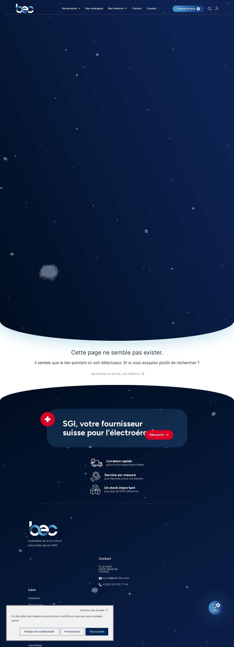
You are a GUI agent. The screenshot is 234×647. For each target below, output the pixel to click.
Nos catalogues (94, 8)
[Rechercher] (210, 9)
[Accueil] (24, 8)
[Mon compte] (217, 9)
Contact (137, 8)
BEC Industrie (36, 605)
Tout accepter (96, 631)
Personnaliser (72, 631)
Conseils (151, 8)
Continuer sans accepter (92, 610)
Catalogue (34, 598)
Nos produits (69, 8)
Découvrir (157, 435)
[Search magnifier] (143, 374)
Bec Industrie (116, 8)
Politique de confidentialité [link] (39, 631)
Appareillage (35, 645)
